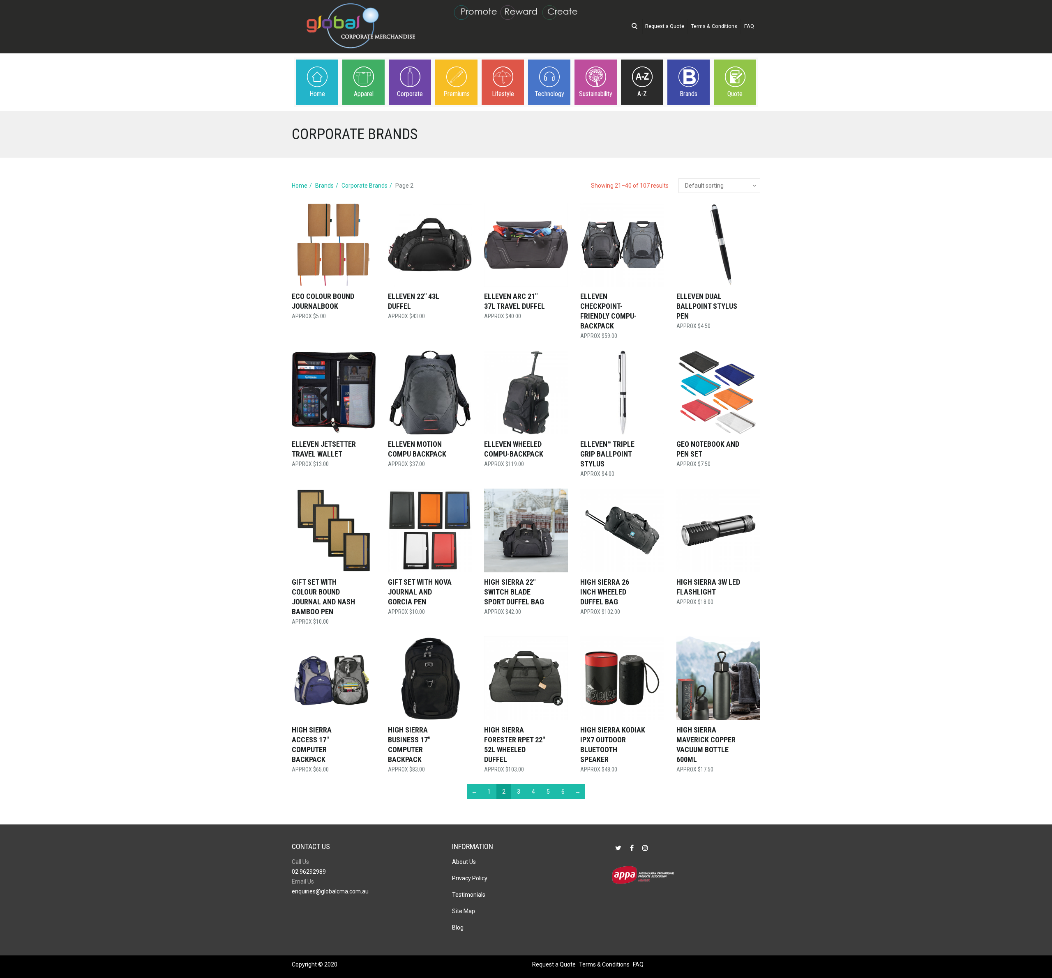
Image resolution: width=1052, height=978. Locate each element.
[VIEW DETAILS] (334, 245)
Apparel (364, 94)
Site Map (463, 911)
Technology (549, 94)
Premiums (456, 94)
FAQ (749, 26)
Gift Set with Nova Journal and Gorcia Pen (420, 592)
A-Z (642, 94)
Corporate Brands (364, 185)
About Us (464, 862)
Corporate (410, 94)
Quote (735, 94)
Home (317, 94)
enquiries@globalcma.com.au (330, 891)
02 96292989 (309, 871)
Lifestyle (503, 94)
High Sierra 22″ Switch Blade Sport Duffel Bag (514, 592)
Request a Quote (664, 26)
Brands (688, 94)
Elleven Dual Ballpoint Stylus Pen (706, 306)
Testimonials (468, 894)
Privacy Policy (469, 878)
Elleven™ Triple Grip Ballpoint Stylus (607, 454)
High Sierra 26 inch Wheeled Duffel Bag (604, 592)
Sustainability (595, 94)
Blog (458, 927)
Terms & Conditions (714, 26)
